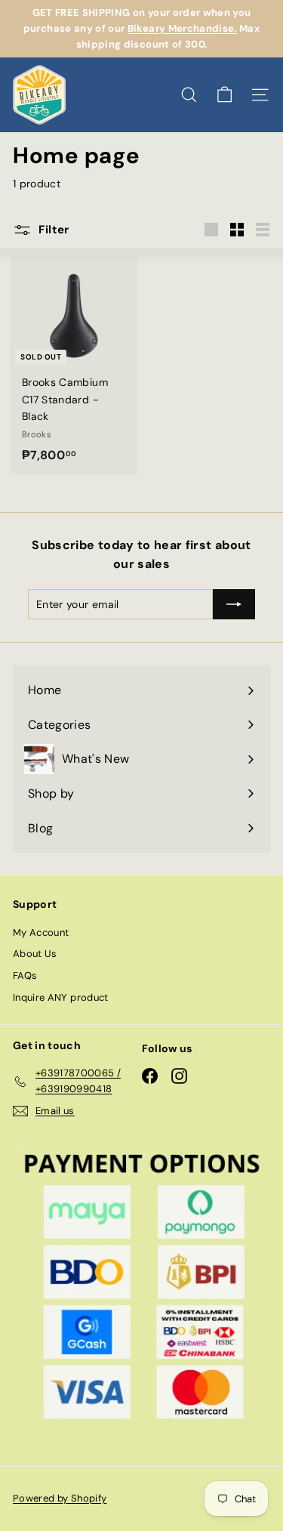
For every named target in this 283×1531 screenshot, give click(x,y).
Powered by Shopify (59, 1498)
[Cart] (224, 95)
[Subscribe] (234, 604)
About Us (35, 953)
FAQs (25, 975)
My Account (41, 932)
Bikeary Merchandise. (182, 28)
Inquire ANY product (61, 997)
